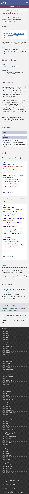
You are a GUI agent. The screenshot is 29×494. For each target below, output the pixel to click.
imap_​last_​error (7, 391)
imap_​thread (6, 457)
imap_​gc (5, 373)
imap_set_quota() (8, 293)
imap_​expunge (6, 359)
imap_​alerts (6, 333)
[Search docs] (23, 2)
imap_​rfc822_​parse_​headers (10, 435)
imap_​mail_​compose (8, 405)
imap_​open (5, 421)
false (8, 37)
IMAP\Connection (18, 33)
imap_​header (6, 384)
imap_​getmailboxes (7, 380)
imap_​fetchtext (6, 371)
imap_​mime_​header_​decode (10, 412)
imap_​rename (6, 427)
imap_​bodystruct (7, 343)
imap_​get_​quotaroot (8, 376)
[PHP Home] (4, 2)
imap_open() (7, 289)
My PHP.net (6, 488)
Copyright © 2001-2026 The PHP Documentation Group (11, 482)
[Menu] (26, 2)
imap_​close (5, 348)
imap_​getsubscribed (8, 382)
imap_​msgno (6, 414)
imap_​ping (5, 423)
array (4, 37)
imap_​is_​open (6, 390)
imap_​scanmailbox (7, 442)
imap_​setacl (6, 448)
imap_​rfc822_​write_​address (9, 436)
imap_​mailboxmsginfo (8, 410)
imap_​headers (6, 388)
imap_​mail (5, 403)
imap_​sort (5, 451)
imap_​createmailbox (8, 352)
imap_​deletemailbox (8, 356)
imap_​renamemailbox (8, 429)
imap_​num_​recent (7, 420)
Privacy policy (19, 492)
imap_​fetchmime (7, 367)
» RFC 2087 (19, 100)
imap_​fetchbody (7, 363)
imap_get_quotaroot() (8, 51)
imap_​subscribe (7, 455)
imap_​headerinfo (7, 386)
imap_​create (6, 350)
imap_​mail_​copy (7, 406)
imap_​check (6, 344)
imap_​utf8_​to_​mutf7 (8, 472)
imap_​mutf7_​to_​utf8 (8, 416)
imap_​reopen (6, 431)
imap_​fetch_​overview (8, 361)
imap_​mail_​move (7, 408)
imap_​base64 (6, 337)
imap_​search (6, 444)
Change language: (11, 10)
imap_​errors (6, 358)
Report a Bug (13, 310)
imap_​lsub (5, 401)
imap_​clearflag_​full (7, 346)
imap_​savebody (7, 438)
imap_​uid (5, 461)
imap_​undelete (6, 463)
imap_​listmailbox (7, 395)
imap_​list (5, 393)
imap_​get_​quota (7, 375)
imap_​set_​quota (7, 446)
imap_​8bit (5, 331)
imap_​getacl (6, 378)
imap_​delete (6, 354)
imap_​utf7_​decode (7, 466)
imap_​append (6, 335)
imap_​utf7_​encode (7, 468)
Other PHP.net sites (8, 492)
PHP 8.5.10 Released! (14, 6)
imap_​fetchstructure (8, 369)
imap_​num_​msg (7, 418)
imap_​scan (5, 440)
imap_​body (5, 341)
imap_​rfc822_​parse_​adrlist (9, 433)
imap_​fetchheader (7, 365)
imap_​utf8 (5, 470)
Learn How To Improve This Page (11, 308)
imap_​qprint (6, 425)
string (10, 35)
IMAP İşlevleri (6, 329)
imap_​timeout (6, 459)
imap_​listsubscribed (8, 399)
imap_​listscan (6, 397)
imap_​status (6, 453)
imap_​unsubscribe (7, 465)
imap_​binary (6, 339)
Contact (13, 488)
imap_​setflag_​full (7, 450)
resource (9, 144)
